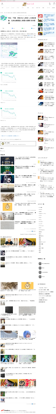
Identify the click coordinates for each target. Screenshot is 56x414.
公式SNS (7, 412)
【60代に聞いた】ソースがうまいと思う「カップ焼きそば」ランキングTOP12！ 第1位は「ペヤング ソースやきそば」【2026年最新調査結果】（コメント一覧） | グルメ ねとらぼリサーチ (47, 181)
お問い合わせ (14, 412)
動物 (43, 7)
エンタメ (12, 7)
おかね (40, 211)
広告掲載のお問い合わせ (42, 299)
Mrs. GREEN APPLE (45, 263)
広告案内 (10, 412)
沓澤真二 (34, 25)
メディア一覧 (3, 412)
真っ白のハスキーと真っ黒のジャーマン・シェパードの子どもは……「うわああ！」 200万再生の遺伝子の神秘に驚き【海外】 (49, 65)
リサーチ (48, 7)
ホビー (40, 227)
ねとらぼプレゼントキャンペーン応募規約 (45, 291)
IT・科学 (40, 207)
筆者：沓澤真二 (7, 142)
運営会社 (27, 412)
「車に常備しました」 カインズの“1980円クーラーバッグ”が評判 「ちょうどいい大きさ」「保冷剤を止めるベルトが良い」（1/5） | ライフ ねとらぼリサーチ (47, 188)
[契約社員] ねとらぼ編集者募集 (44, 293)
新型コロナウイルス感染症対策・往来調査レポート (10, 135)
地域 (28, 7)
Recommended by (29, 231)
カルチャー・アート (42, 213)
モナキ (43, 276)
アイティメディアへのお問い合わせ (44, 295)
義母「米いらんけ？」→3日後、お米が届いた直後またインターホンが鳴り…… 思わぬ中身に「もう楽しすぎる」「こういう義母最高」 (49, 72)
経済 (40, 250)
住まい (33, 7)
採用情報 (30, 412)
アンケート (40, 113)
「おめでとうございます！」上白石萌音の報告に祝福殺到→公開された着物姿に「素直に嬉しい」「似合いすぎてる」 (49, 99)
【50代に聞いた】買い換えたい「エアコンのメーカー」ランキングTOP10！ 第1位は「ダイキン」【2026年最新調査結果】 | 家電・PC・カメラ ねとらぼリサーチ (47, 196)
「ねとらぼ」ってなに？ (42, 287)
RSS (25, 412)
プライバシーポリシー (20, 412)
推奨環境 (34, 412)
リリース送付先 (41, 297)
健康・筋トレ (41, 235)
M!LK (43, 267)
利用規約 (54, 407)
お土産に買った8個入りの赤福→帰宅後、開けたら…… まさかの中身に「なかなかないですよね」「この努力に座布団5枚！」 (49, 52)
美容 (40, 252)
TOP (2, 7)
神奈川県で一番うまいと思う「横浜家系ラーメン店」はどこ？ (49, 141)
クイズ (18, 7)
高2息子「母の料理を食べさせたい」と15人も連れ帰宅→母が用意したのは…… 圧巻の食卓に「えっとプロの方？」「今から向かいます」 (49, 46)
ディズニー (41, 221)
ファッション (41, 225)
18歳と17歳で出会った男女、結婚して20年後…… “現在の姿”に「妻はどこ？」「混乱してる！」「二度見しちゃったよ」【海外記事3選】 (49, 85)
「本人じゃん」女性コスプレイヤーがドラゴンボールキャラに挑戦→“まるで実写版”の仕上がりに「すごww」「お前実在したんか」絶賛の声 (49, 92)
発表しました (30, 35)
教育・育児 (38, 7)
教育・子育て (41, 248)
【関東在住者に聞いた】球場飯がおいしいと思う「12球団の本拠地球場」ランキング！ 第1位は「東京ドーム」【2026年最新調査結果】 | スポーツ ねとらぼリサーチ (47, 165)
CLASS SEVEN (45, 272)
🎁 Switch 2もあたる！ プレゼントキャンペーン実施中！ (8, 0)
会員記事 (53, 7)
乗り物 (40, 231)
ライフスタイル (41, 229)
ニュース (7, 7)
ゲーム (40, 219)
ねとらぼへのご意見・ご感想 (43, 289)
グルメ (23, 7)
